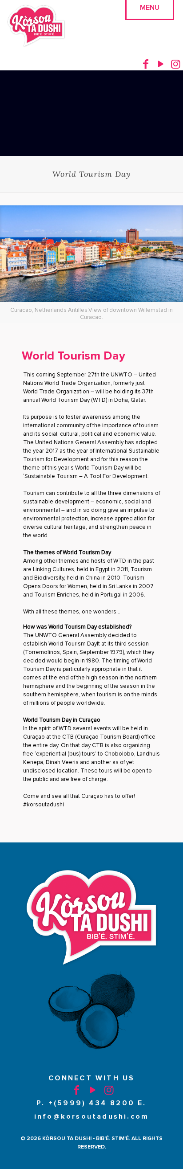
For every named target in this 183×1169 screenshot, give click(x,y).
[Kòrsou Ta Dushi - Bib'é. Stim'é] (37, 26)
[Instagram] (175, 63)
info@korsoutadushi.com (91, 1116)
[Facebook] (145, 63)
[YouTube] (160, 63)
